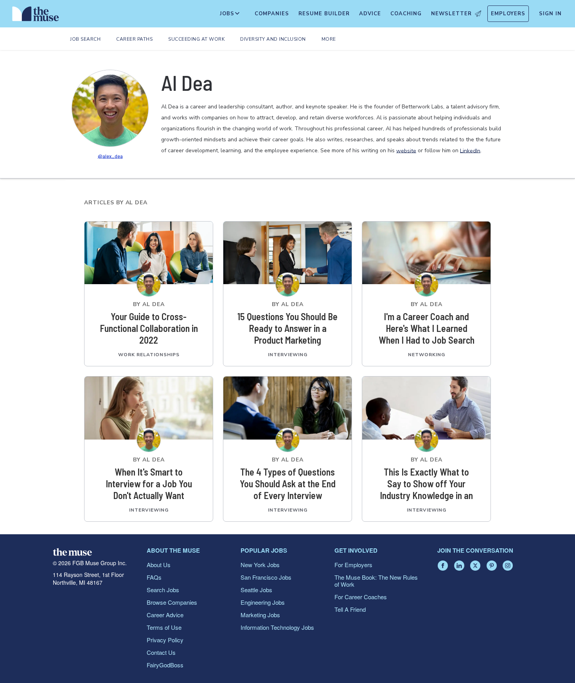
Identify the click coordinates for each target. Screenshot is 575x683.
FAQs (154, 577)
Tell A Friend (350, 609)
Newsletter (451, 13)
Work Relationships (149, 354)
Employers (508, 13)
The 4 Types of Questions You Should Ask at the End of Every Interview (288, 483)
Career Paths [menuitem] (134, 39)
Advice (370, 13)
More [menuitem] (329, 39)
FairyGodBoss (165, 665)
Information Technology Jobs (277, 627)
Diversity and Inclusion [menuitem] (273, 39)
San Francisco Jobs (266, 577)
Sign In (550, 13)
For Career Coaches (360, 597)
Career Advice (165, 615)
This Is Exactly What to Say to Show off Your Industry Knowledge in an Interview (426, 483)
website (406, 150)
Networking (426, 354)
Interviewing (287, 354)
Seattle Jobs (256, 590)
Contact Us (161, 652)
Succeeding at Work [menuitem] (196, 39)
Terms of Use (164, 627)
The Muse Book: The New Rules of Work (376, 580)
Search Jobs (163, 590)
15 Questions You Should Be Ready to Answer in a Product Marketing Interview (287, 328)
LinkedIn (470, 150)
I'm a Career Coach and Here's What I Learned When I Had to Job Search (426, 328)
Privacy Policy (165, 640)
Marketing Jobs (260, 615)
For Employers (353, 564)
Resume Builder (324, 13)
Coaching (406, 13)
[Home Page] (35, 15)
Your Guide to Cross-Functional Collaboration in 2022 (149, 328)
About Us (159, 564)
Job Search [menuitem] (85, 39)
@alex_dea (110, 155)
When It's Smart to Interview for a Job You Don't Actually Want (149, 483)
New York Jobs (260, 564)
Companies (272, 13)
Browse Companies (172, 602)
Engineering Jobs (263, 602)
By (149, 304)
